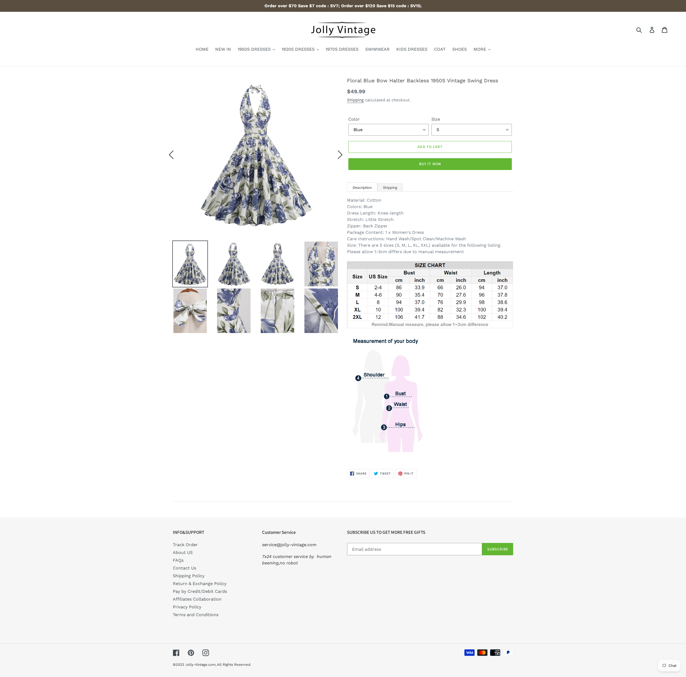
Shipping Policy (188, 575)
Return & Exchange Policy (199, 583)
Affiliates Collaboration (197, 599)
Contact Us (184, 568)
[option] (255, 154)
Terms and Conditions (195, 614)
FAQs (178, 560)
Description (362, 188)
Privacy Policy (187, 606)
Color (354, 119)
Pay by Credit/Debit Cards (200, 591)
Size (435, 119)
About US (183, 552)
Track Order (185, 544)
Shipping (355, 100)
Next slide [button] (340, 154)
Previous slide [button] (171, 154)
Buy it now (430, 163)
